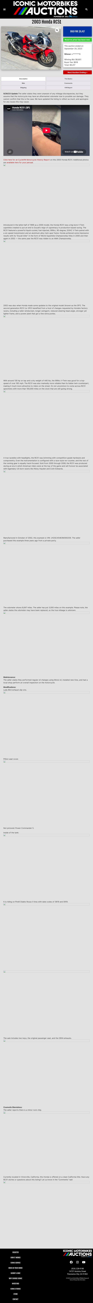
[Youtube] (84, 1262)
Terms (71, 1279)
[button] (86, 9)
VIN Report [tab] (68, 87)
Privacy (75, 1279)
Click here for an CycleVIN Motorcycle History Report (26, 160)
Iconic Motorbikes (74, 1278)
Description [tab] (23, 79)
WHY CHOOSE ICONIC (15, 1278)
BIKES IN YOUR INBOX (15, 1268)
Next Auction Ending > (77, 72)
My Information (81, 1279)
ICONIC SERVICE (15, 1263)
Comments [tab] (68, 83)
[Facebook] (71, 1262)
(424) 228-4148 (77, 1269)
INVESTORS (15, 1283)
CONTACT (15, 1299)
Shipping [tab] (23, 87)
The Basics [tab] (68, 79)
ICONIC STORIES (15, 1289)
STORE (15, 1294)
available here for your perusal (20, 162)
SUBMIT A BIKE (15, 1273)
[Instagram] (77, 1262)
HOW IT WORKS (15, 1257)
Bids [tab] (23, 83)
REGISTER (15, 1252)
